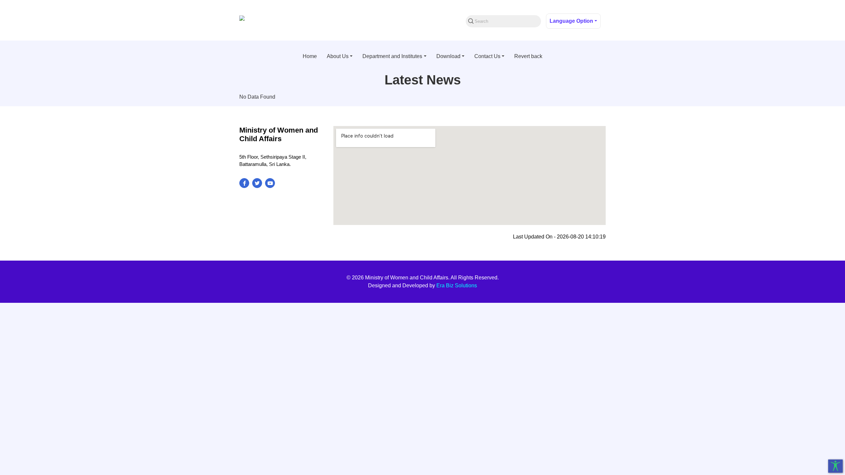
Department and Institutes (392, 56)
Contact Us (487, 56)
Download (448, 56)
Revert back (528, 56)
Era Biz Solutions (456, 285)
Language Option (571, 21)
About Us (338, 56)
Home (310, 56)
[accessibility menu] (835, 466)
